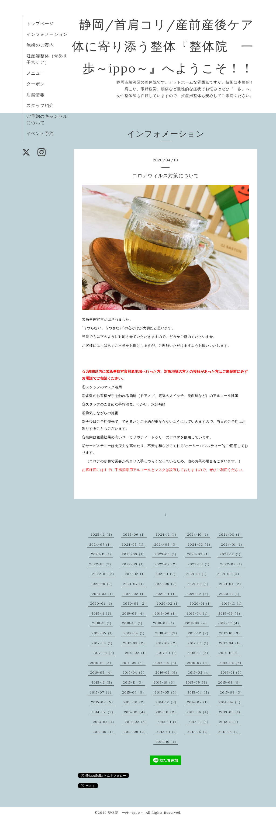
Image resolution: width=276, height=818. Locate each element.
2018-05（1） (103, 633)
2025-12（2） (102, 534)
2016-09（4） (134, 663)
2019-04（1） (198, 613)
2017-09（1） (103, 643)
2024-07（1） (101, 544)
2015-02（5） (103, 702)
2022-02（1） (232, 564)
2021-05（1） (198, 584)
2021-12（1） (136, 574)
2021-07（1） (134, 584)
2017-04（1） (230, 643)
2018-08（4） (197, 623)
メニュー (35, 73)
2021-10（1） (197, 574)
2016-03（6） (167, 672)
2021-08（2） (102, 584)
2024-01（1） (232, 544)
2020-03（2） (135, 603)
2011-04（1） (229, 732)
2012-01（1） (167, 732)
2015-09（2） (197, 682)
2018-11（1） (102, 623)
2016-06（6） (231, 663)
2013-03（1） (104, 722)
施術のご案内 (40, 45)
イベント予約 (40, 133)
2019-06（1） (166, 613)
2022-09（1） (134, 564)
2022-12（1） (231, 554)
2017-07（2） (167, 643)
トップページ (40, 23)
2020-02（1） (169, 603)
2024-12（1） (167, 534)
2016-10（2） (101, 663)
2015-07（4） (101, 692)
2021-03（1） (103, 594)
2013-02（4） (137, 722)
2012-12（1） (199, 722)
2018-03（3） (167, 633)
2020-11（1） (230, 594)
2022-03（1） (199, 564)
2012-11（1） (229, 722)
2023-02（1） (199, 554)
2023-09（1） (134, 554)
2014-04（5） (230, 702)
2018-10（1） (133, 623)
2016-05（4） (102, 672)
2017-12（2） (199, 633)
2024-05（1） (133, 544)
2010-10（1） (167, 742)
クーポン (35, 83)
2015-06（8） (134, 692)
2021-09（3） (229, 574)
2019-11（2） (102, 613)
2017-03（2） (104, 653)
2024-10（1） (198, 534)
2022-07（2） (166, 564)
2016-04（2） (134, 672)
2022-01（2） (104, 574)
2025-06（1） (135, 534)
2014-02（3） (103, 712)
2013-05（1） (230, 712)
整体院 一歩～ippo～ (126, 812)
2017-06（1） (199, 643)
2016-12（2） (198, 653)
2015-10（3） (165, 682)
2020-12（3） (198, 594)
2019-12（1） (232, 603)
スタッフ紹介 (40, 105)
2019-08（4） (134, 613)
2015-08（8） (230, 682)
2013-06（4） (198, 712)
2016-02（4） (200, 672)
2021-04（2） (231, 584)
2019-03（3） (230, 613)
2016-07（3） (199, 663)
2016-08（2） (166, 663)
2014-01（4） (135, 712)
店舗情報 (35, 94)
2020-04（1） (102, 603)
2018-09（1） (164, 623)
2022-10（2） (101, 564)
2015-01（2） (135, 702)
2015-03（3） (232, 692)
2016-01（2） (231, 672)
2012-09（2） (135, 732)
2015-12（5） (102, 682)
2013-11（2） (167, 712)
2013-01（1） (168, 722)
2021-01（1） (167, 594)
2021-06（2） (166, 584)
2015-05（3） (166, 692)
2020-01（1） (201, 603)
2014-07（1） (198, 702)
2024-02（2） (200, 544)
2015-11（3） (134, 682)
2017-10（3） (230, 633)
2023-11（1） (102, 554)
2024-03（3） (166, 544)
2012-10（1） (104, 732)
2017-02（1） (136, 653)
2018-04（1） (134, 633)
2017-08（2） (135, 643)
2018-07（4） (229, 623)
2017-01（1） (167, 653)
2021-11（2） (166, 574)
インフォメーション (47, 34)
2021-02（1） (135, 594)
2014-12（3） (167, 702)
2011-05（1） (198, 732)
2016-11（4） (230, 653)
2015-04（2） (199, 692)
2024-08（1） (231, 534)
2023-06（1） (166, 554)
